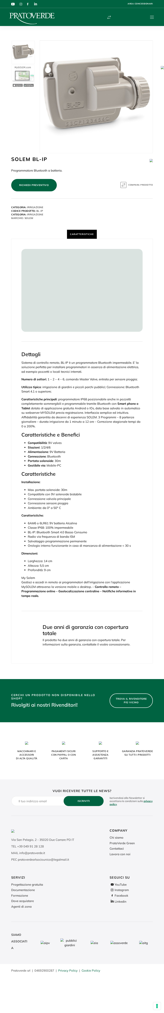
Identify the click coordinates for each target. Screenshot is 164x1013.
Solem (29, 218)
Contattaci (117, 848)
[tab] (82, 234)
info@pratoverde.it (32, 853)
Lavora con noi (120, 854)
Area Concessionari (140, 3)
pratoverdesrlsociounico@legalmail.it (43, 859)
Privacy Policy (68, 970)
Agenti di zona (21, 906)
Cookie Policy (91, 970)
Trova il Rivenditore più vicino (131, 700)
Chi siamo (116, 837)
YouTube (121, 884)
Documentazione (23, 890)
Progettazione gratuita (27, 884)
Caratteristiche (82, 234)
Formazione (19, 895)
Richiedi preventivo (34, 185)
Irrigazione (35, 207)
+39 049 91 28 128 (30, 846)
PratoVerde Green (122, 843)
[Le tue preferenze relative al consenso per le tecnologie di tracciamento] (157, 1006)
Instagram (122, 890)
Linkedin (120, 901)
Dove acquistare (22, 901)
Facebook (121, 895)
